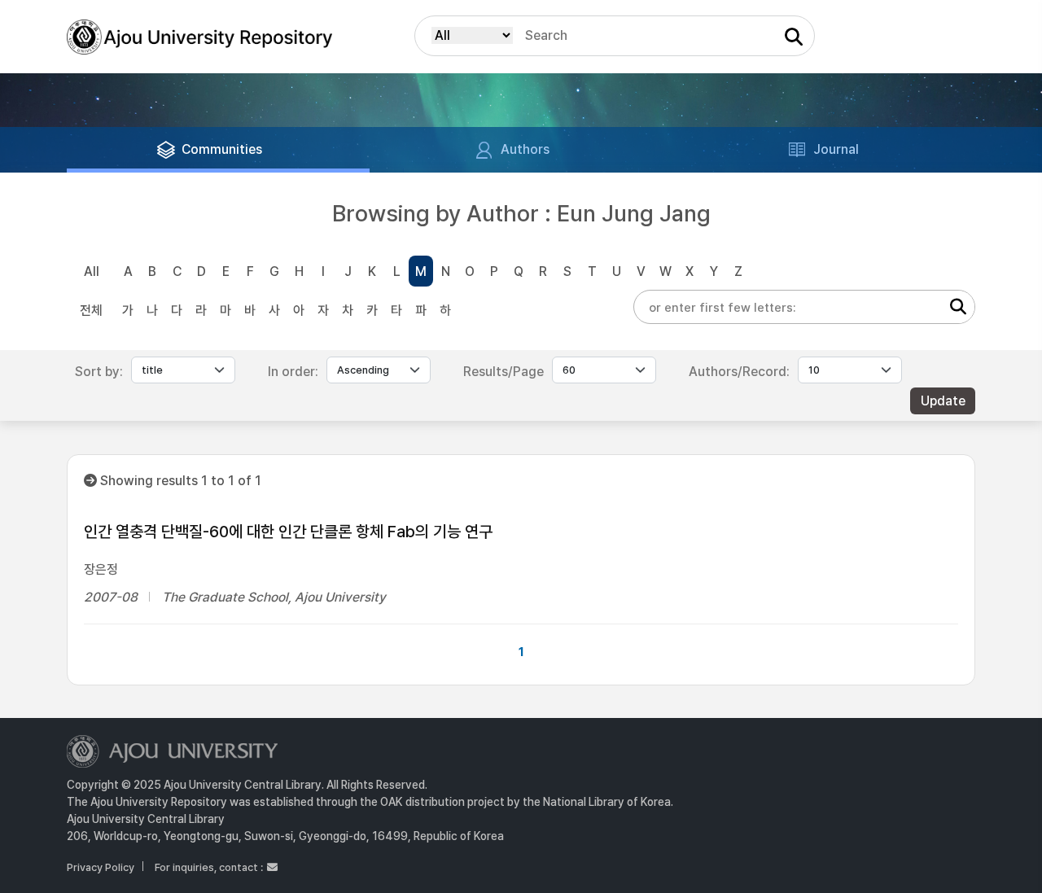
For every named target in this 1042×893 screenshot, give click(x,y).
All (91, 271)
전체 (91, 310)
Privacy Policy (100, 867)
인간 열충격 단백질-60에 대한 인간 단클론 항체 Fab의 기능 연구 (288, 531)
